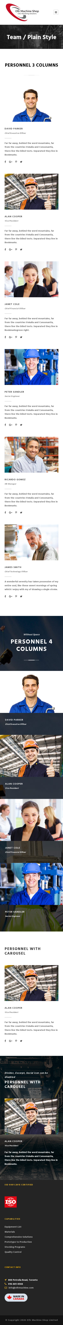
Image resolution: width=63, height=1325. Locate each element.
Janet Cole (12, 304)
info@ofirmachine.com (21, 1288)
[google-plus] (10, 162)
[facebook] (5, 162)
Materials (10, 1232)
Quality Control (13, 1252)
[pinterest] (16, 162)
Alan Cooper (13, 217)
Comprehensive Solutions (19, 1237)
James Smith (13, 567)
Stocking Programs (15, 1247)
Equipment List (13, 1227)
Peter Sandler (14, 392)
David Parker (14, 129)
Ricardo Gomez (15, 480)
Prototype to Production (18, 1242)
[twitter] (21, 162)
